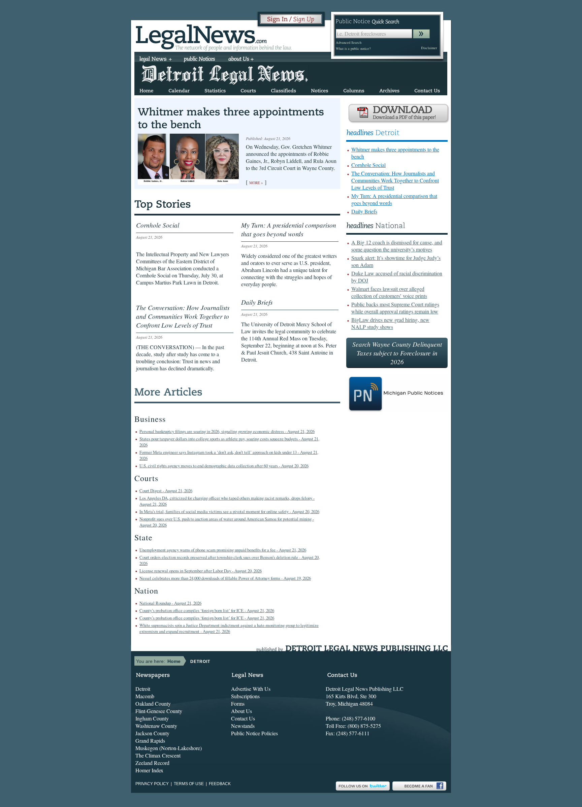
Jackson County (152, 733)
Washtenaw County (156, 725)
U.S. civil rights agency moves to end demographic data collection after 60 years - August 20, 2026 (224, 466)
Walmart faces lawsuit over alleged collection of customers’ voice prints (389, 292)
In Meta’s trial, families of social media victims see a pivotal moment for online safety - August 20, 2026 (229, 511)
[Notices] (319, 89)
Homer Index (149, 770)
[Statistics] (215, 89)
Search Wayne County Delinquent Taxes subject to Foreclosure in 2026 (397, 353)
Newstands (243, 725)
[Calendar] (179, 89)
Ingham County (152, 718)
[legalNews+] (156, 60)
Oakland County (153, 703)
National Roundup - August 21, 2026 (170, 603)
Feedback (220, 783)
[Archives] (389, 89)
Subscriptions (245, 696)
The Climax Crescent (158, 755)
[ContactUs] (427, 89)
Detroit (142, 688)
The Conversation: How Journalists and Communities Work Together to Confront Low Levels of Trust (395, 180)
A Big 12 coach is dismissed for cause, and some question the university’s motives (396, 246)
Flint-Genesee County (158, 710)
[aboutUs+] (241, 60)
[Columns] (353, 89)
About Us (241, 710)
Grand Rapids (150, 740)
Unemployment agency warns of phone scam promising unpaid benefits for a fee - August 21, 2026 (222, 550)
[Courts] (248, 89)
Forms (238, 703)
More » (256, 182)
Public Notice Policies (254, 733)
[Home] (146, 89)
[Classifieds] (283, 89)
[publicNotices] (199, 60)
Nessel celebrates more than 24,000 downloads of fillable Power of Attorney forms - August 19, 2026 (225, 578)
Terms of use (189, 783)
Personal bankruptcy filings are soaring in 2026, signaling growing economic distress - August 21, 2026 (227, 431)
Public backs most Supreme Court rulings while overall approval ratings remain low (395, 308)
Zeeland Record (152, 762)
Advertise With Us (250, 688)
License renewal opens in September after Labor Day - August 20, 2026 (200, 571)
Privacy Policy (152, 783)
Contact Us (243, 718)
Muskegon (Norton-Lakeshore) (168, 747)
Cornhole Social (368, 164)
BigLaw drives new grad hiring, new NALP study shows (390, 323)
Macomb (144, 696)
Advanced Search (348, 42)
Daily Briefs (364, 211)
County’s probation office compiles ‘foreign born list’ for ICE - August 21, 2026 (206, 610)
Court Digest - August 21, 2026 (165, 490)
